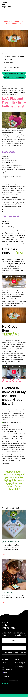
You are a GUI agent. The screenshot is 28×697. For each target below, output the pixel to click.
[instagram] (5, 683)
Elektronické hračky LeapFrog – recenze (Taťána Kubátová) (10, 547)
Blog (22, 23)
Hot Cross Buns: (11, 65)
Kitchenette (20, 290)
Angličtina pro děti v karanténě (13, 22)
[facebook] (2, 683)
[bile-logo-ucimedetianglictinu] (8, 621)
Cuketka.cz (16, 139)
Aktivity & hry (9, 21)
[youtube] (7, 683)
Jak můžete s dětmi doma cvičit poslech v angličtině (13, 596)
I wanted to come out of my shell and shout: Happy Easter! (15, 73)
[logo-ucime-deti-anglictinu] (7, 2)
